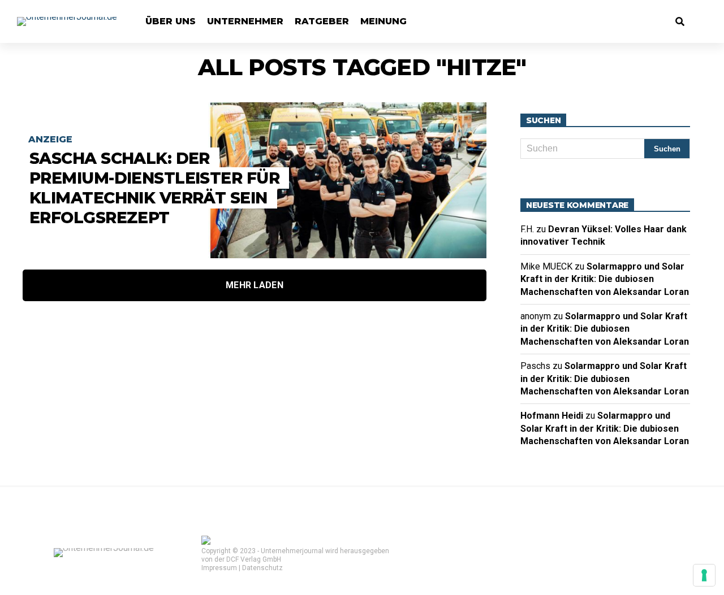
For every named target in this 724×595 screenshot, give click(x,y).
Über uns (170, 21)
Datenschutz (262, 568)
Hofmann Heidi (551, 415)
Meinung (383, 21)
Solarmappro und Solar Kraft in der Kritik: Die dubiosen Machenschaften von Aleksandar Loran (604, 279)
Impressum (219, 568)
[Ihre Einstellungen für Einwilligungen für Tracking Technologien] (704, 575)
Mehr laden (254, 285)
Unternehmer (245, 21)
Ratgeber (322, 21)
